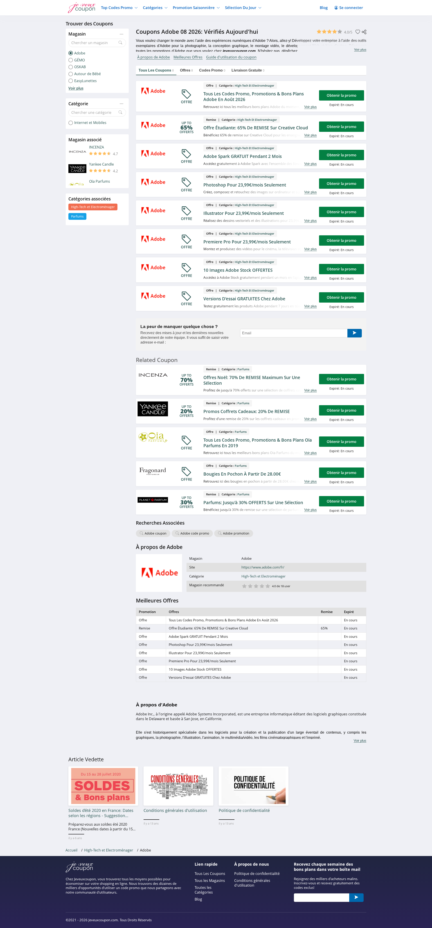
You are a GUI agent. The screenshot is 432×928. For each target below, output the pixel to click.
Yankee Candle (101, 164)
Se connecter (351, 7)
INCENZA (96, 147)
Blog (324, 7)
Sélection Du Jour (240, 7)
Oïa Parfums (99, 181)
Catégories (152, 7)
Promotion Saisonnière (194, 7)
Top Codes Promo (117, 7)
